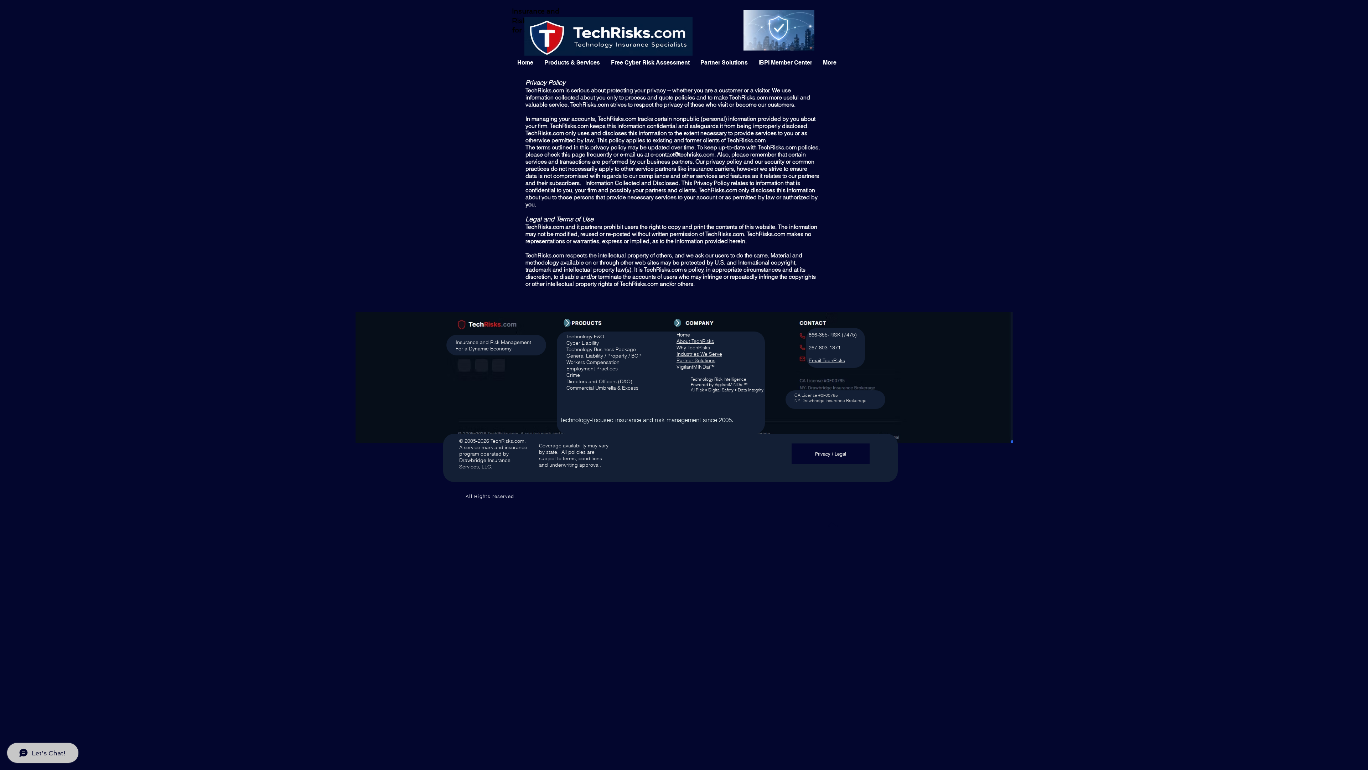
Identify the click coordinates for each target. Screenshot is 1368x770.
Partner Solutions (696, 360)
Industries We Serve (699, 354)
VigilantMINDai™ (696, 367)
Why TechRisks (693, 347)
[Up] (567, 323)
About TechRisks (695, 341)
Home (683, 335)
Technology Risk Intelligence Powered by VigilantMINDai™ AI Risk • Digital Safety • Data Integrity (727, 384)
